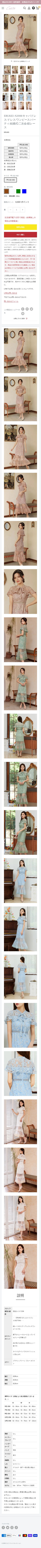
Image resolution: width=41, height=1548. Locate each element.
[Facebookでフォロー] (3, 1527)
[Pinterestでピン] (27, 309)
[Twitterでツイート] (31, 309)
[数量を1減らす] (10, 209)
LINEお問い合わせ (10, 293)
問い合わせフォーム (11, 301)
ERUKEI (6, 132)
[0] (37, 8)
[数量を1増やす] (22, 209)
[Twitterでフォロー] (7, 1527)
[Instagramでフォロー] (12, 1527)
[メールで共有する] (22, 313)
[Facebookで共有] (22, 309)
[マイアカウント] (29, 8)
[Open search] (24, 8)
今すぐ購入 (20, 235)
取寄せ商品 (20, 227)
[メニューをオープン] (3, 8)
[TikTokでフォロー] (16, 1527)
